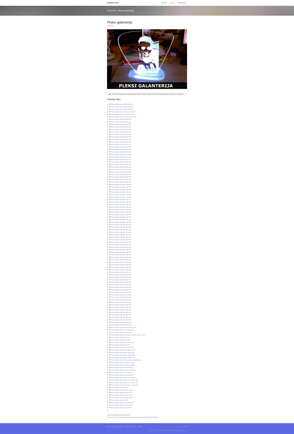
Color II (182, 426)
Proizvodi (172, 2)
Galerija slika (110, 25)
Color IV (184, 426)
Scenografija (182, 2)
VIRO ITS (164, 430)
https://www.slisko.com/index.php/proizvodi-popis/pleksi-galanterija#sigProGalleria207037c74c (132, 417)
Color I (181, 426)
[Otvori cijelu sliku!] (147, 59)
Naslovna (164, 2)
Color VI (186, 426)
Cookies (139, 426)
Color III (183, 426)
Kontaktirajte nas (130, 426)
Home (108, 426)
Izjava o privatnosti (117, 426)
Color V (185, 426)
